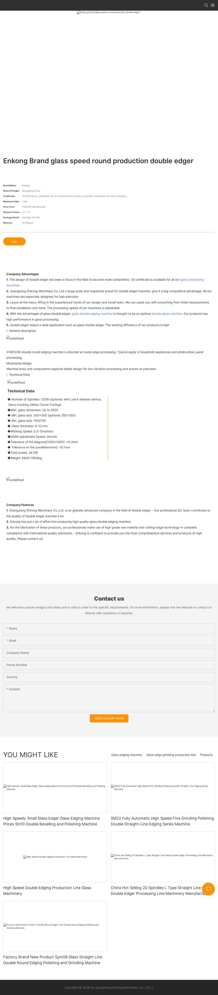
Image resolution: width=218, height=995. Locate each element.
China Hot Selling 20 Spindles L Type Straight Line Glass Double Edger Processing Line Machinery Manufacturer (161, 890)
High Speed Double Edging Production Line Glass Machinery (47, 890)
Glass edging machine (126, 755)
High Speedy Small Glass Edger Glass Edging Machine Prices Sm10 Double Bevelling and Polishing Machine (51, 821)
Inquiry (14, 241)
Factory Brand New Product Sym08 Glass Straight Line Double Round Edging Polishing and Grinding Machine (52, 960)
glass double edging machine (92, 313)
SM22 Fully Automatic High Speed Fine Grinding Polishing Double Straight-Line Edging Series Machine (162, 821)
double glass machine (167, 313)
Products (206, 755)
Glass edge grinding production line (171, 755)
